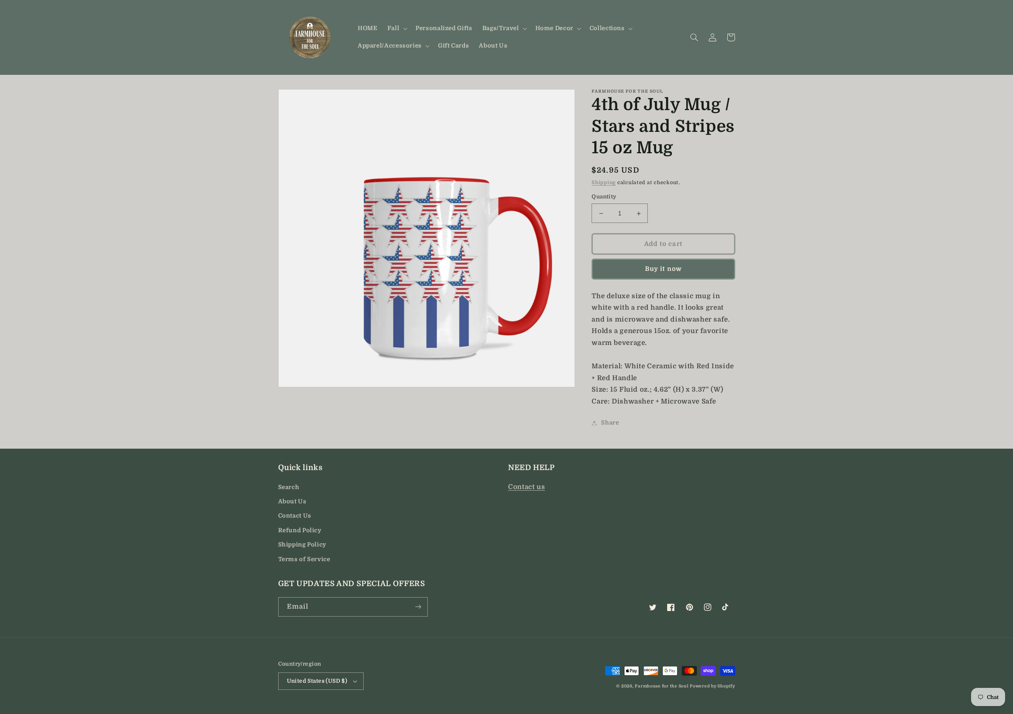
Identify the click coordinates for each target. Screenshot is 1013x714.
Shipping (604, 182)
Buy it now (663, 269)
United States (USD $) (317, 681)
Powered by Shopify (712, 686)
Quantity (604, 197)
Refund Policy (300, 530)
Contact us (526, 487)
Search (289, 487)
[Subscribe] (418, 607)
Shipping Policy (302, 544)
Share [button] (610, 422)
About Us (292, 501)
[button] (396, 28)
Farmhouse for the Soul (661, 686)
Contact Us (294, 515)
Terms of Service (304, 559)
